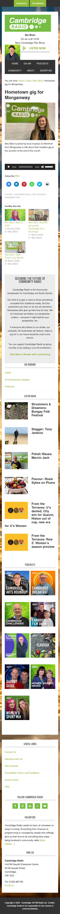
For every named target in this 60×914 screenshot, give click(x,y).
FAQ (7, 786)
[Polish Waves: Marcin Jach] (16, 461)
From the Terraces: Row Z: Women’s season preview (43, 541)
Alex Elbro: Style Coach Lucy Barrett (14, 256)
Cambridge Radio (28, 24)
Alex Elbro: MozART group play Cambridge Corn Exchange (38, 227)
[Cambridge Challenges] (17, 614)
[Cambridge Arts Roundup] (17, 583)
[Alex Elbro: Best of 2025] (15, 215)
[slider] (49, 166)
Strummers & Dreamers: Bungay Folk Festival (41, 409)
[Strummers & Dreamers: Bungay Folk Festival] (16, 411)
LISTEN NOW (37, 48)
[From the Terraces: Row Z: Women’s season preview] (16, 543)
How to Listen (11, 779)
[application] (30, 167)
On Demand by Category (17, 379)
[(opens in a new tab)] (43, 583)
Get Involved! (11, 765)
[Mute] (42, 166)
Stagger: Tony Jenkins (42, 431)
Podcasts (9, 386)
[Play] (8, 166)
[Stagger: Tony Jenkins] (16, 436)
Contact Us (10, 751)
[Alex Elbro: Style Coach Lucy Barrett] (15, 247)
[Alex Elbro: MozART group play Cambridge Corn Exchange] (38, 215)
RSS (17, 175)
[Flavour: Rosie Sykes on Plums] (16, 486)
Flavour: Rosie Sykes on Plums (43, 481)
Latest (8, 372)
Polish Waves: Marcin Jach (42, 456)
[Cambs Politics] (17, 645)
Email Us (9, 885)
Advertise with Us (13, 758)
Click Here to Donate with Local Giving (30, 354)
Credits (51, 902)
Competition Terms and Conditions (22, 772)
